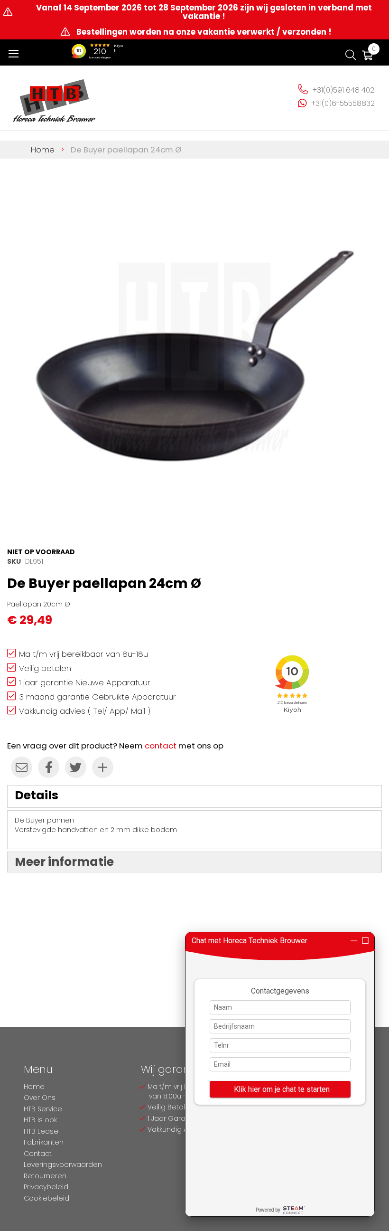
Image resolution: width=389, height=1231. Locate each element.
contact (160, 745)
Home (43, 149)
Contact (38, 1153)
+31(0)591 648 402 (343, 90)
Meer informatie (64, 861)
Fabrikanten (44, 1142)
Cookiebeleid (46, 1198)
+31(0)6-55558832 (343, 103)
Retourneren (45, 1176)
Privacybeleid (46, 1187)
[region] (280, 1074)
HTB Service (43, 1109)
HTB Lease (41, 1131)
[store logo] (54, 96)
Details (36, 795)
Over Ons (40, 1097)
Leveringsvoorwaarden (63, 1164)
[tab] (194, 796)
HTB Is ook (40, 1120)
